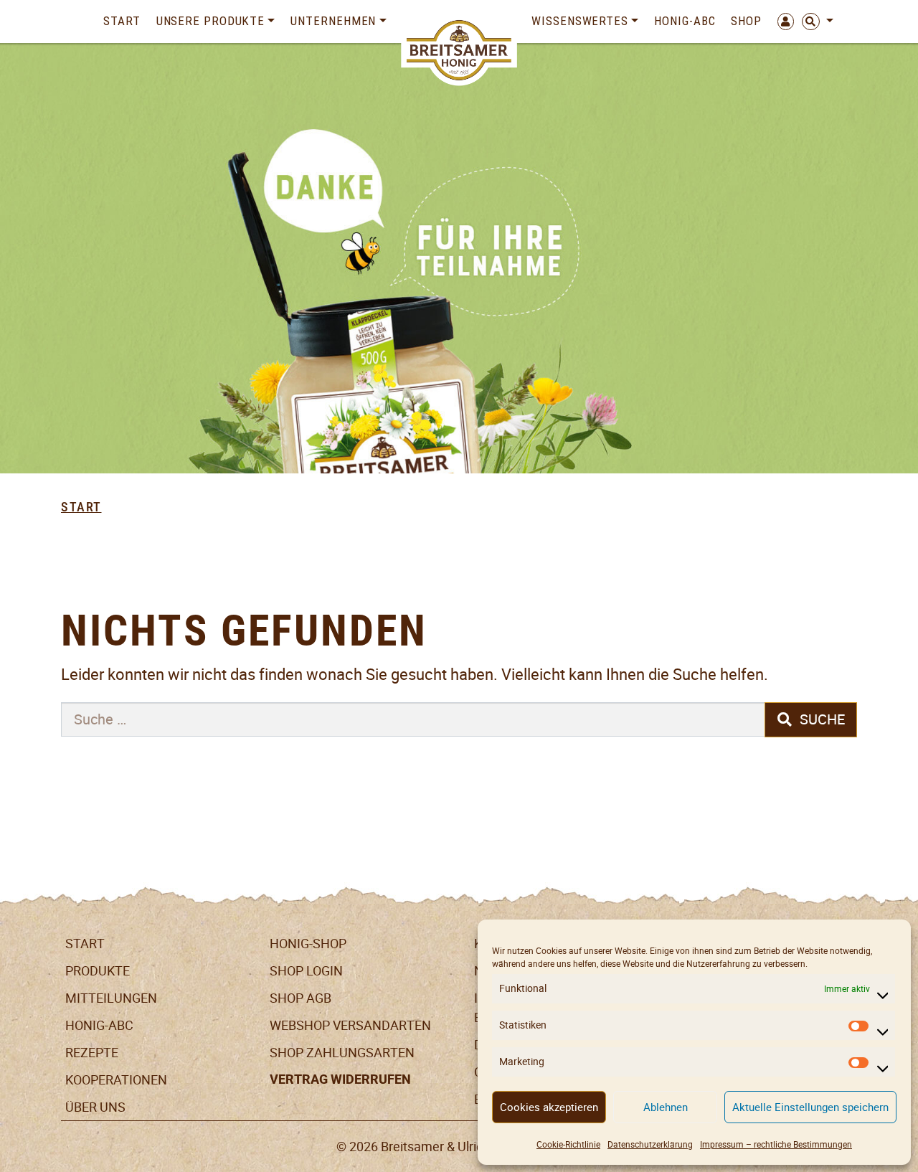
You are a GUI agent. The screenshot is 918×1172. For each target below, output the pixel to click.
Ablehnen (665, 1107)
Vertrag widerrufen (340, 1079)
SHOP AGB (300, 998)
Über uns (95, 1107)
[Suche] (813, 21)
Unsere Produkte (210, 21)
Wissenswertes (579, 21)
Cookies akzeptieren (549, 1107)
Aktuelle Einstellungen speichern (810, 1107)
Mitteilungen (111, 998)
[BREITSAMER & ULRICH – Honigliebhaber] (459, 50)
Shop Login (306, 971)
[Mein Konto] (782, 21)
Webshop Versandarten (350, 1025)
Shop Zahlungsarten (342, 1053)
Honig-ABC (684, 21)
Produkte (97, 971)
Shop (746, 21)
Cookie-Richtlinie (568, 1144)
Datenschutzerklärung (650, 1144)
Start (122, 21)
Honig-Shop (308, 944)
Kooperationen (116, 1080)
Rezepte (91, 1053)
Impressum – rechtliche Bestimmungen (776, 1144)
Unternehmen (333, 21)
